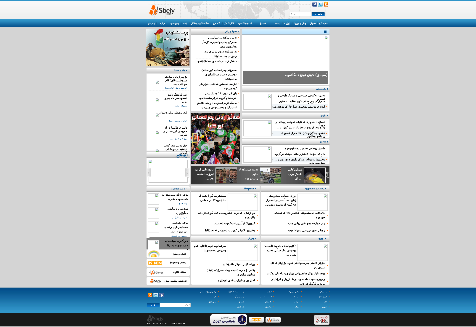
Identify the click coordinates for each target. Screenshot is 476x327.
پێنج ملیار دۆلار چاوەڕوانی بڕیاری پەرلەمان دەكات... (295, 273)
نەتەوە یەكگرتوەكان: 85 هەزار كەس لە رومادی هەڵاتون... (303, 134)
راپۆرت (296, 302)
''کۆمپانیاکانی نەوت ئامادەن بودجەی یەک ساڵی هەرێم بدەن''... (280, 250)
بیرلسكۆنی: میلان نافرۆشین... (237, 264)
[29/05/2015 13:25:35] (313, 259)
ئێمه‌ (214, 297)
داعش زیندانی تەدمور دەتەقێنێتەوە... (304, 148)
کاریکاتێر (268, 302)
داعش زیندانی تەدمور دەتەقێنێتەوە (217, 61)
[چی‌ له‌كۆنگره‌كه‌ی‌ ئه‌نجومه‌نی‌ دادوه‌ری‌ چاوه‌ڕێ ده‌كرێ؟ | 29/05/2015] (154, 107)
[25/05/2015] (153, 217)
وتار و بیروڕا (294, 292)
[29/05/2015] (153, 203)
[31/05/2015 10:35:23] (243, 259)
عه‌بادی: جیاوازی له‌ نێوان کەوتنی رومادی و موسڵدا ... (300, 122)
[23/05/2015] (153, 230)
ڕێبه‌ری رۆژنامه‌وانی (208, 292)
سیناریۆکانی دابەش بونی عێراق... (295, 174)
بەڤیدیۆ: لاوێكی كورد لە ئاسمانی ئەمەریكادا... (229, 230)
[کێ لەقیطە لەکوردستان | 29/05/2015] (154, 122)
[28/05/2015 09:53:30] (313, 209)
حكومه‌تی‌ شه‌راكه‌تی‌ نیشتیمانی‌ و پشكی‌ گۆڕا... (175, 149)
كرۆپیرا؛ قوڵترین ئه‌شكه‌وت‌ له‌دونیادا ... (233, 223)
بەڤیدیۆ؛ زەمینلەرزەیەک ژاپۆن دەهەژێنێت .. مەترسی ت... (300, 160)
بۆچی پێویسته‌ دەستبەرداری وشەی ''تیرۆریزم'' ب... (176, 227)
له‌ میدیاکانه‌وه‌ (266, 297)
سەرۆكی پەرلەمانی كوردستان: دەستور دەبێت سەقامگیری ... (302, 102)
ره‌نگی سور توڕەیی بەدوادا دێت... (305, 230)
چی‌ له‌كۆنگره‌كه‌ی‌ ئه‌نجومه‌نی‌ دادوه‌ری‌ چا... (175, 98)
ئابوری (241, 302)
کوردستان (323, 297)
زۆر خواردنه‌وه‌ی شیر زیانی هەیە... (305, 223)
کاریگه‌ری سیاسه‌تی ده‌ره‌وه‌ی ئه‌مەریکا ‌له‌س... (176, 245)
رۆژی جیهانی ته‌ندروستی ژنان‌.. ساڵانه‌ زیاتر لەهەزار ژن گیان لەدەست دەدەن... (280, 200)
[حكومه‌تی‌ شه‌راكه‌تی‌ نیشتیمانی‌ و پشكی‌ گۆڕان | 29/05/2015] (154, 158)
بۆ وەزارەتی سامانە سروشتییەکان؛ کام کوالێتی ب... (176, 80)
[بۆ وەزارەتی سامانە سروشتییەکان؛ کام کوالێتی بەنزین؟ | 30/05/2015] (154, 89)
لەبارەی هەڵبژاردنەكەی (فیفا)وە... (235, 280)
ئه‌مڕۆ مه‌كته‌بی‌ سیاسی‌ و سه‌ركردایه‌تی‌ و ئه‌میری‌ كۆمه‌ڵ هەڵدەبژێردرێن (219, 42)
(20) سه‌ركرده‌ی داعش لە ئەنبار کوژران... (301, 127)
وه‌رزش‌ (296, 297)
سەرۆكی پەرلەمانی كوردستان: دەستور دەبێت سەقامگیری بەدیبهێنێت (219, 74)
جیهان (324, 307)
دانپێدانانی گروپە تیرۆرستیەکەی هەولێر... (204, 174)
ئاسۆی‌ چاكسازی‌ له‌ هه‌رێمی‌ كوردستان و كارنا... (175, 131)
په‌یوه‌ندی (212, 302)
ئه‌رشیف (240, 307)
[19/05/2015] (153, 249)
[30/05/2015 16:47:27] (243, 209)
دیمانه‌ (297, 307)
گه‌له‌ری (268, 307)
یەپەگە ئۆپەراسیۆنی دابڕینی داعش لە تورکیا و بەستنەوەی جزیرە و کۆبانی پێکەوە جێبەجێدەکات (217, 107)
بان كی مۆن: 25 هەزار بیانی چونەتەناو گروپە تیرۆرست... (299, 154)
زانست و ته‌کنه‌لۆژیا (236, 292)
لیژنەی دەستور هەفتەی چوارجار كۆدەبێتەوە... (299, 106)
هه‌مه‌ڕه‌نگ (239, 297)
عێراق (324, 302)
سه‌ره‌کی (323, 292)
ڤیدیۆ (269, 292)
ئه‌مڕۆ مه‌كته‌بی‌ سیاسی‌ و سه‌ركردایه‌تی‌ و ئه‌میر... (301, 96)
